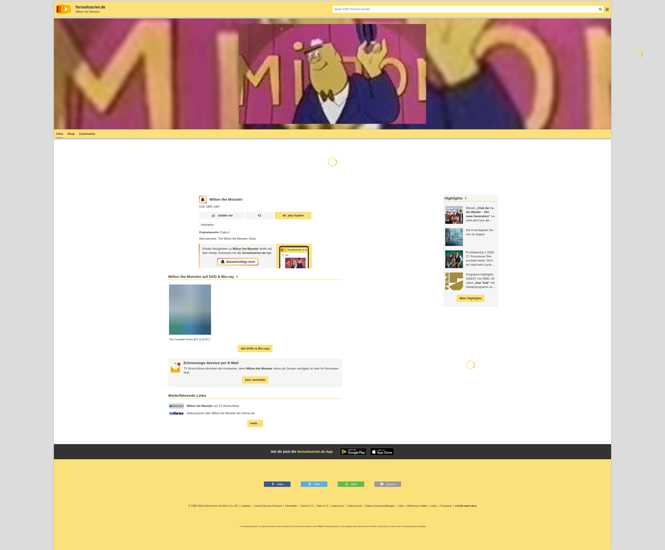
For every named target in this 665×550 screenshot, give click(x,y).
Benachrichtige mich (240, 261)
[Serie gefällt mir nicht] (259, 215)
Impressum (337, 505)
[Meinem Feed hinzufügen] (203, 199)
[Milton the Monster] (294, 256)
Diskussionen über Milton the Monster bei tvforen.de (221, 413)
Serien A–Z (307, 505)
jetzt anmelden (255, 380)
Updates (246, 505)
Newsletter (291, 505)
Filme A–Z (322, 505)
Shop (71, 133)
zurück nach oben (466, 505)
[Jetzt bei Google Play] (353, 452)
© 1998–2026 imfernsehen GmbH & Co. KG (213, 505)
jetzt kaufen (296, 215)
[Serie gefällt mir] (221, 215)
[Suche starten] (600, 9)
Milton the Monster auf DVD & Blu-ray (201, 277)
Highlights (454, 198)
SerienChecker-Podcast (268, 505)
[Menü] (607, 9)
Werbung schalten (417, 505)
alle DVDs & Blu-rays (255, 348)
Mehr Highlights (471, 298)
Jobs (401, 505)
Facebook (446, 505)
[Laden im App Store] (382, 452)
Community (87, 133)
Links (434, 505)
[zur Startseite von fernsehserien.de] (64, 9)
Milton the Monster (88, 11)
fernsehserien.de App (315, 451)
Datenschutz (355, 505)
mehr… (255, 423)
